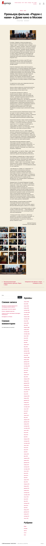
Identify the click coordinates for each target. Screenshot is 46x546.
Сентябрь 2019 (27, 366)
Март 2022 (26, 325)
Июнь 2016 (26, 434)
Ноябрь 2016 (26, 424)
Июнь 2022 (26, 321)
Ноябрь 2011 (26, 514)
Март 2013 (26, 501)
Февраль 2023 (26, 316)
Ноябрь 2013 (26, 490)
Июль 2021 (26, 338)
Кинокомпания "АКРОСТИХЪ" (10, 543)
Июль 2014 (26, 473)
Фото (33, 2)
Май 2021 (25, 342)
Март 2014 (26, 481)
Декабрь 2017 (26, 400)
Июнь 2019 (26, 370)
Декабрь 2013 (26, 488)
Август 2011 (26, 518)
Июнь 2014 (26, 475)
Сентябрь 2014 (27, 469)
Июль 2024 (26, 303)
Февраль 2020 (26, 357)
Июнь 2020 (26, 355)
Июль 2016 (26, 432)
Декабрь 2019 (26, 361)
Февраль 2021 (26, 348)
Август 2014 (26, 471)
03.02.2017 (27, 20)
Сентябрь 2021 (27, 333)
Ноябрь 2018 (26, 385)
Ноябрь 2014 (26, 464)
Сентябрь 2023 (27, 312)
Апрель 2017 (26, 415)
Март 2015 (26, 456)
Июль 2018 (26, 391)
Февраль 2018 (26, 396)
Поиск (3, 295)
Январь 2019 (26, 381)
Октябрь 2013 (26, 492)
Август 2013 (26, 496)
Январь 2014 (26, 486)
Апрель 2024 (26, 306)
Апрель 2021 (26, 344)
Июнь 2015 (26, 449)
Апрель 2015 (26, 454)
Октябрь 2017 (26, 404)
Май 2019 (25, 372)
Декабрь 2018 (26, 383)
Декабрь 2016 (26, 421)
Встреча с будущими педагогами (8, 311)
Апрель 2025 (26, 301)
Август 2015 (26, 445)
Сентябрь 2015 (27, 443)
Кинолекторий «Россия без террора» (9, 309)
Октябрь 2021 (26, 331)
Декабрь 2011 (26, 511)
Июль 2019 (26, 368)
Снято (23, 2)
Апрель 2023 (26, 314)
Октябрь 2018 (26, 387)
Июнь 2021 (26, 340)
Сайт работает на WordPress (22, 543)
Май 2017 (25, 413)
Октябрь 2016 (26, 426)
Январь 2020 (26, 359)
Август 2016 (26, 430)
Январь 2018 (26, 398)
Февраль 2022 (26, 327)
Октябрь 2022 (26, 318)
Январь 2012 (26, 509)
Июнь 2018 (26, 393)
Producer (21, 20)
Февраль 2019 (26, 378)
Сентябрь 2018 (27, 389)
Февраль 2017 (26, 419)
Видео (35, 2)
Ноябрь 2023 (26, 308)
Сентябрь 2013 (27, 494)
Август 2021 (26, 336)
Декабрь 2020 (26, 351)
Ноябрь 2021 (26, 329)
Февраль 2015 (26, 458)
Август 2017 (26, 409)
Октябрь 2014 (26, 466)
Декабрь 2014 (26, 462)
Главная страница (18, 2)
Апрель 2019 (26, 374)
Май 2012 (25, 507)
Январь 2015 (26, 460)
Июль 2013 (26, 499)
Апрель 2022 (26, 323)
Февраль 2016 (26, 439)
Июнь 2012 (26, 505)
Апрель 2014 (26, 479)
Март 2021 (26, 346)
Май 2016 (25, 436)
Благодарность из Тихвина (7, 316)
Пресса (26, 2)
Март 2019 (26, 376)
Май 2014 (25, 477)
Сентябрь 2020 (27, 353)
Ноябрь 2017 (26, 402)
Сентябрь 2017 (27, 406)
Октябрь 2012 (26, 503)
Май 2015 (25, 451)
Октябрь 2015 (26, 441)
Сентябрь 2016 (27, 428)
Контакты (35, 3)
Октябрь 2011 (26, 516)
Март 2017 (26, 417)
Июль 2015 (26, 447)
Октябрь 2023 (26, 310)
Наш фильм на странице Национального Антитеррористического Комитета (9, 306)
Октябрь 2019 (26, 363)
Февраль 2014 (26, 484)
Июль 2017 (26, 411)
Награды (29, 2)
